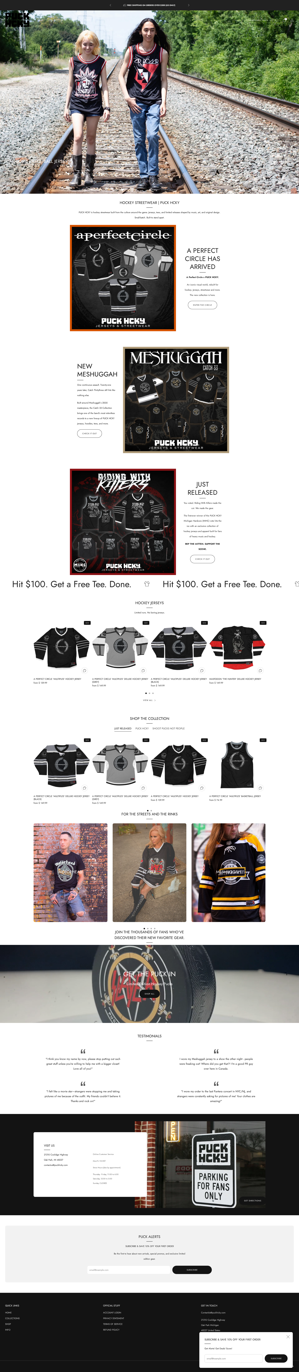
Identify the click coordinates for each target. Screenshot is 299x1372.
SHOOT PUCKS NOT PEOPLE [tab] (168, 728)
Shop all (150, 993)
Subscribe (276, 1358)
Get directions (252, 1200)
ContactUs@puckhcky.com (213, 1312)
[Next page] (265, 648)
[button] (142, 190)
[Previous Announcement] (110, 5)
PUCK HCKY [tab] (142, 728)
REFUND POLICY (111, 1329)
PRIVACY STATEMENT (113, 1318)
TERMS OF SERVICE (113, 1324)
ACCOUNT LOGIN (112, 1312)
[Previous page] (33, 648)
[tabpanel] (149, 774)
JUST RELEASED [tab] (123, 728)
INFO (7, 1329)
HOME (40, 20)
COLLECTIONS (12, 1318)
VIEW (149, 884)
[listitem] (149, 5)
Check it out (89, 433)
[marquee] (149, 584)
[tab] (146, 693)
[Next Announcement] (189, 5)
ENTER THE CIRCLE (202, 305)
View (70, 884)
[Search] (277, 20)
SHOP (8, 1324)
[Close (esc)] (288, 1336)
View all (148, 700)
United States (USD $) (258, 20)
